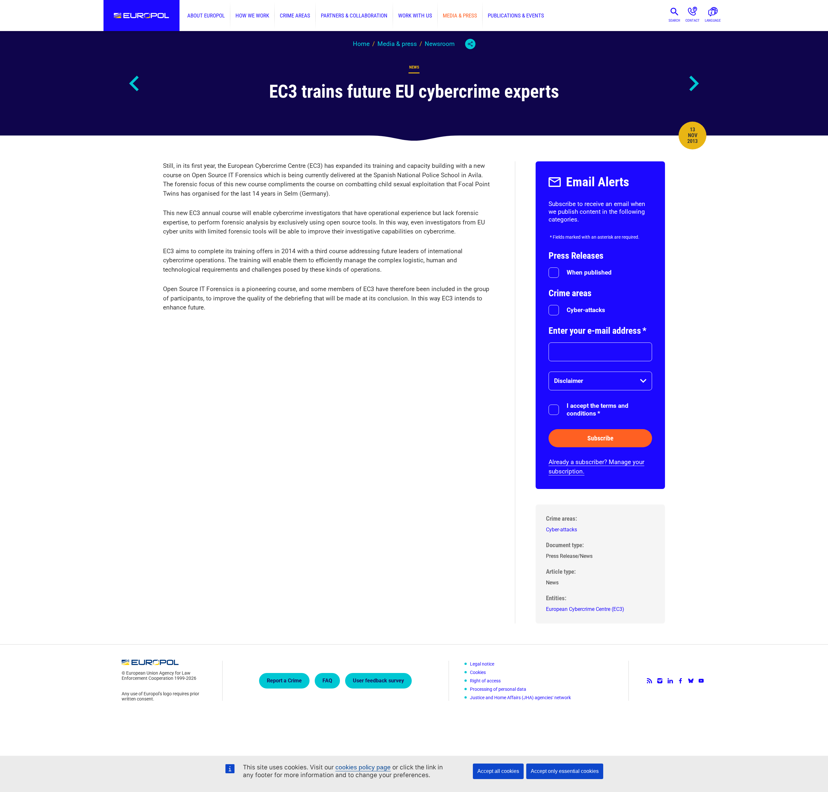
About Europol (206, 15)
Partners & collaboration (354, 15)
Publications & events (516, 15)
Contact (692, 20)
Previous (134, 83)
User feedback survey (378, 681)
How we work (252, 15)
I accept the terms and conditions (597, 409)
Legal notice (482, 664)
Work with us (415, 15)
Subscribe (600, 438)
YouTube (701, 681)
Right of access (485, 680)
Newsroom (440, 44)
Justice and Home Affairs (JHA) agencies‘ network (520, 697)
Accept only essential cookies (565, 771)
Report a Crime (284, 681)
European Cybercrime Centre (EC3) (585, 609)
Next (693, 83)
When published (589, 272)
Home (361, 44)
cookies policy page (363, 767)
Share (470, 44)
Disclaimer (568, 381)
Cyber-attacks (586, 310)
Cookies (478, 672)
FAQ (327, 681)
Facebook (680, 681)
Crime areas (295, 15)
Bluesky (691, 681)
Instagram (660, 681)
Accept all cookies (498, 771)
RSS (649, 681)
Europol (142, 15)
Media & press (460, 15)
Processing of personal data (498, 689)
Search (674, 20)
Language (713, 20)
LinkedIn (670, 681)
